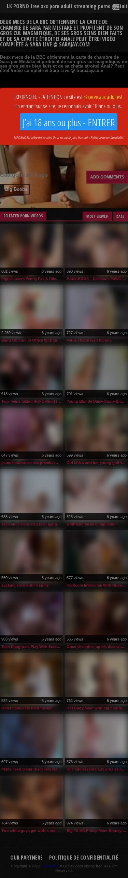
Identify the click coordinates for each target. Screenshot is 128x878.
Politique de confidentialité (106, 137)
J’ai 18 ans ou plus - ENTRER (69, 122)
